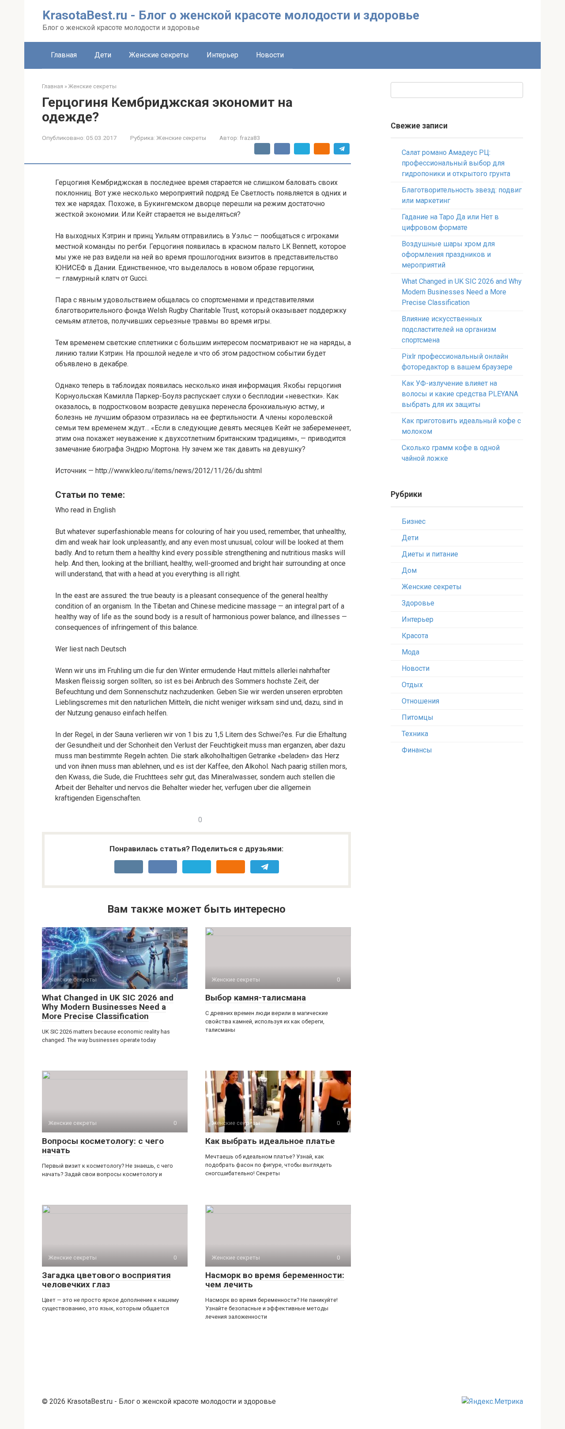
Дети (102, 55)
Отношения (420, 701)
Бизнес (414, 521)
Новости (270, 55)
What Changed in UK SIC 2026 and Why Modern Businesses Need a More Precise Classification (107, 1007)
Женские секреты (159, 55)
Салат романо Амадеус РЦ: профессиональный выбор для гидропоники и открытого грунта (456, 163)
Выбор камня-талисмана (255, 998)
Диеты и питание (430, 554)
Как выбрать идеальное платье (270, 1141)
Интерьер (222, 55)
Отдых (412, 685)
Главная (64, 55)
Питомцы (417, 717)
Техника (415, 734)
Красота (415, 636)
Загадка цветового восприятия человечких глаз (106, 1280)
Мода (410, 652)
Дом (409, 570)
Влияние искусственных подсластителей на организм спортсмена (449, 329)
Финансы (417, 750)
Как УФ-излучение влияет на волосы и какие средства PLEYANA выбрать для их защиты (460, 394)
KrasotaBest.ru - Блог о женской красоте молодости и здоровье (230, 15)
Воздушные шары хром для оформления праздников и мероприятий (448, 254)
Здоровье (418, 603)
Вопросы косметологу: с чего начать (103, 1145)
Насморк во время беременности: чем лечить (274, 1280)
